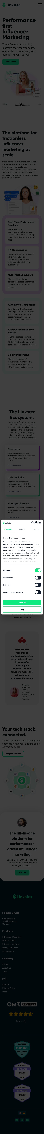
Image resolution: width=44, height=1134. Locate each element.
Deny (22, 609)
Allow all (22, 602)
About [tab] (36, 529)
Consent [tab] (7, 529)
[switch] (38, 577)
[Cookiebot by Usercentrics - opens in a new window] (31, 522)
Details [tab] (22, 529)
